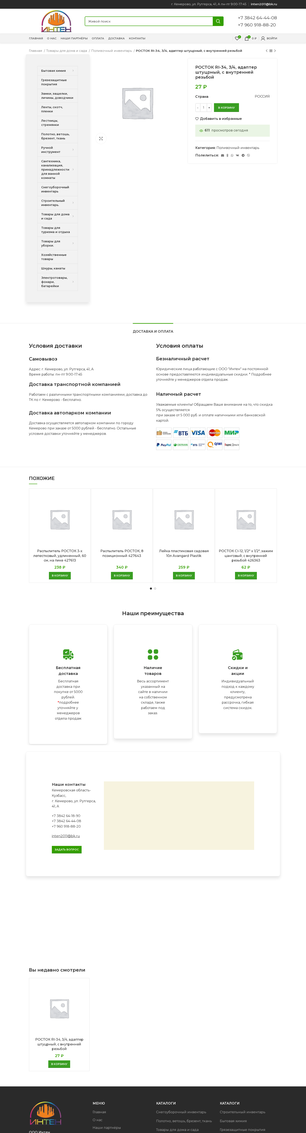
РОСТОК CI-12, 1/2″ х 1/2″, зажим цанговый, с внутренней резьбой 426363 (246, 555)
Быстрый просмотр (84, 498)
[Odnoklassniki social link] (227, 155)
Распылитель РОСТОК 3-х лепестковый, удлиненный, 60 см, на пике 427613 (59, 555)
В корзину (226, 107)
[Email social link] (222, 155)
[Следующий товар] (275, 51)
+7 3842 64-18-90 (66, 816)
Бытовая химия (233, 1121)
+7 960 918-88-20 (257, 24)
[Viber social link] (248, 155)
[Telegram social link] (243, 155)
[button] (60, 575)
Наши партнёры (107, 1128)
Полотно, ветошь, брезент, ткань (184, 1121)
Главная (36, 51)
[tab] (153, 329)
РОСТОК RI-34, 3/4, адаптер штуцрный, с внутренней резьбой (59, 1044)
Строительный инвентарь (242, 1112)
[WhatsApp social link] (232, 155)
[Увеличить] (101, 138)
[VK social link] (237, 155)
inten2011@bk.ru (66, 836)
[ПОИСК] (218, 21)
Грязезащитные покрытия (242, 1130)
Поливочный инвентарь (112, 51)
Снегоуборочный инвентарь (181, 1112)
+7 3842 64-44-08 (257, 17)
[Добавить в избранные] (84, 508)
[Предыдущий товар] (267, 51)
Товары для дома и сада (67, 51)
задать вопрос (67, 849)
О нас (97, 1120)
